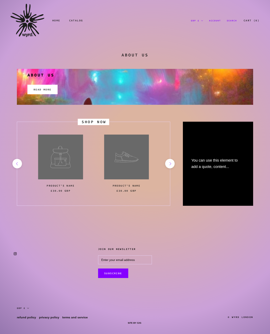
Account (215, 20)
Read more (42, 89)
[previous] (17, 163)
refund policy (26, 317)
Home (56, 20)
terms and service (75, 317)
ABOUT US (40, 75)
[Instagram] (15, 253)
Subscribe (113, 273)
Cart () (251, 20)
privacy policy (49, 317)
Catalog (76, 20)
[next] (170, 163)
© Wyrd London (240, 317)
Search (232, 20)
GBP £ (195, 20)
